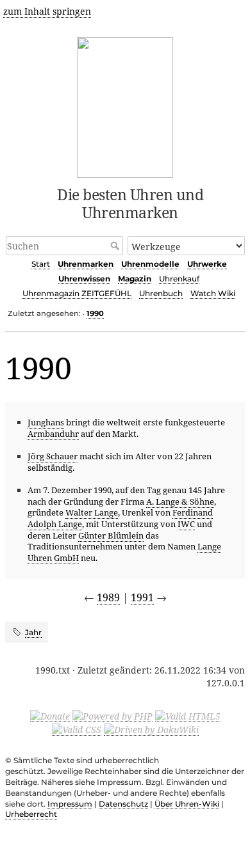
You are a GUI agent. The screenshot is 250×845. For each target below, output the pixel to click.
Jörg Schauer (53, 456)
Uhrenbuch (161, 293)
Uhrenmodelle (150, 264)
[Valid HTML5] (188, 715)
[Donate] (50, 715)
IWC (186, 524)
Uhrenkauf (179, 278)
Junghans (46, 422)
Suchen (116, 245)
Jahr (33, 632)
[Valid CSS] (76, 729)
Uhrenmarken (85, 264)
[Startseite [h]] (125, 105)
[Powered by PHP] (112, 715)
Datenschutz (123, 804)
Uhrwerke (207, 264)
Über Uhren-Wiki (186, 804)
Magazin (134, 278)
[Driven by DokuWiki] (151, 729)
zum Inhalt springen (47, 11)
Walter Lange (91, 512)
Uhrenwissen (84, 278)
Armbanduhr (53, 433)
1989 (108, 597)
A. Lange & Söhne (180, 501)
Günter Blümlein (111, 535)
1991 (142, 597)
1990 (95, 313)
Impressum (69, 804)
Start (40, 264)
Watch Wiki (212, 293)
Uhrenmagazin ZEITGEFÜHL (76, 293)
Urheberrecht (31, 814)
